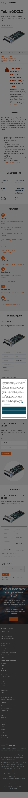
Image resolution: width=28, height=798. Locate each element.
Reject (14, 412)
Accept (14, 408)
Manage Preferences (14, 415)
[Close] (25, 380)
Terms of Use (7, 404)
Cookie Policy (22, 402)
